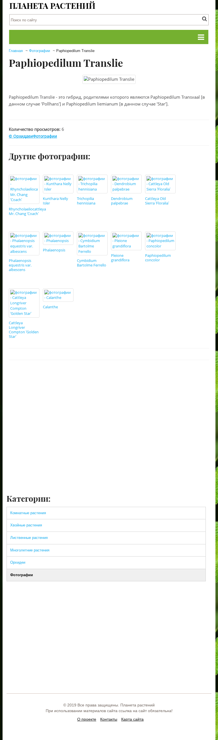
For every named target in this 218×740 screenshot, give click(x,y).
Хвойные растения (26, 525)
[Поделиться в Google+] (181, 377)
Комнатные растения (28, 513)
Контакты (108, 719)
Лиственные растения (29, 538)
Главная (16, 51)
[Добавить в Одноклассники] (159, 377)
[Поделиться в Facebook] (127, 377)
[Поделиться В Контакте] (137, 377)
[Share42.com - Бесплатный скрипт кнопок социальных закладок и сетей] (202, 377)
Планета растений (52, 5)
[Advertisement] (109, 450)
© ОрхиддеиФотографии (33, 136)
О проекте (86, 719)
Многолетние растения (29, 550)
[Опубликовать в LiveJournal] (170, 377)
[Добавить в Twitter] (148, 377)
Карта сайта (132, 719)
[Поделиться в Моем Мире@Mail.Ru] (191, 377)
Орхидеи (17, 562)
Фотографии (39, 51)
